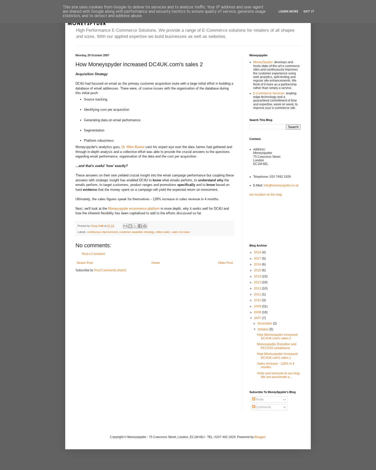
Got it (308, 11)
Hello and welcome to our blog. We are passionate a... (278, 375)
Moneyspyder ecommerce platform (134, 208)
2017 (258, 258)
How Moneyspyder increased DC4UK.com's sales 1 (277, 355)
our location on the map (265, 194)
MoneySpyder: (263, 62)
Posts (259, 399)
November (265, 323)
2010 (258, 300)
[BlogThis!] (130, 226)
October (263, 329)
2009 (258, 306)
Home (155, 263)
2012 (258, 288)
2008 (258, 312)
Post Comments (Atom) (110, 270)
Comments (263, 407)
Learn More (288, 11)
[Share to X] (135, 226)
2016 (258, 264)
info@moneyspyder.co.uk (281, 185)
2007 (258, 318)
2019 (258, 252)
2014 (258, 276)
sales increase (181, 231)
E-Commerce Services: (269, 93)
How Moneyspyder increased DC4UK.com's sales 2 (277, 336)
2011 (258, 294)
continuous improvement (102, 231)
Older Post (225, 263)
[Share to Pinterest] (144, 226)
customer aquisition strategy (136, 231)
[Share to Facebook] (139, 226)
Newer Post (85, 263)
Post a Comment (93, 254)
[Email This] (125, 226)
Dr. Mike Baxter (133, 147)
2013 (258, 282)
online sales (163, 231)
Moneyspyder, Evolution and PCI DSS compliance (276, 346)
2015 (258, 270)
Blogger (260, 437)
